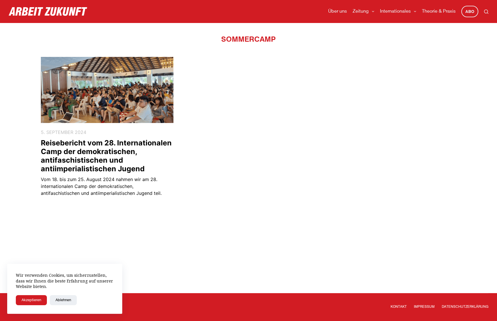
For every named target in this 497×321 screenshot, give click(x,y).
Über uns (337, 11)
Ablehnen (63, 300)
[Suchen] (486, 11)
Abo (469, 12)
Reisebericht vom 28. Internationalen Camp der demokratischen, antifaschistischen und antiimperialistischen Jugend (106, 156)
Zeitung (361, 11)
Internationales (395, 11)
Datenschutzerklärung (465, 307)
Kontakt (399, 307)
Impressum (424, 307)
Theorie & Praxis (439, 11)
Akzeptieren (31, 300)
